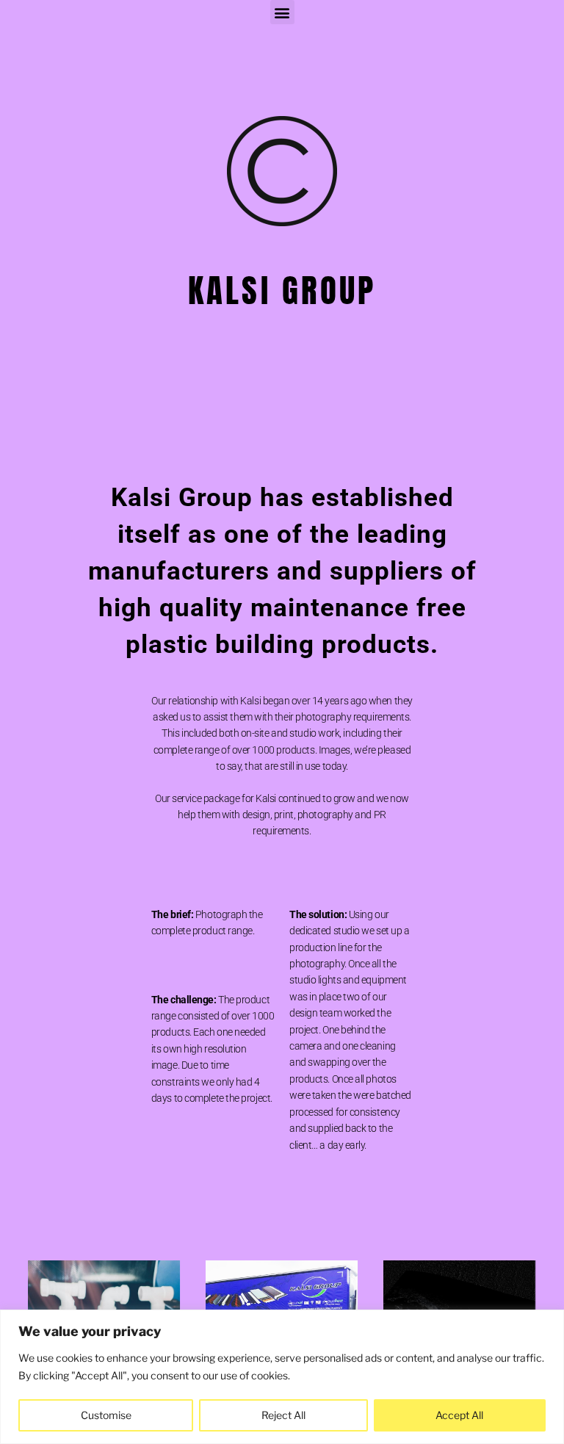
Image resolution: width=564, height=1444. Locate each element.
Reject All (283, 1415)
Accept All (459, 1415)
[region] (282, 1377)
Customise (106, 1415)
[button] (282, 12)
